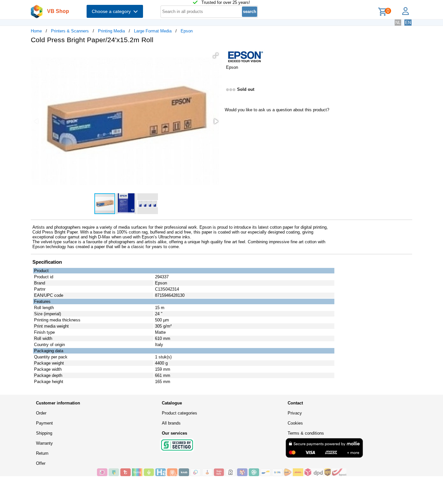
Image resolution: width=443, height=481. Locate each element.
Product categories (179, 413)
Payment (44, 423)
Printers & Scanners (70, 31)
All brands (171, 423)
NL (398, 22)
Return (42, 453)
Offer (40, 463)
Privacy (295, 413)
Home (36, 31)
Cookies (295, 423)
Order (41, 413)
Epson (187, 31)
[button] (215, 55)
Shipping (44, 433)
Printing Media (111, 31)
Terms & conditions (306, 433)
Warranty (44, 443)
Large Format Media (153, 31)
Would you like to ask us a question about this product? (277, 109)
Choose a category (112, 11)
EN (408, 22)
